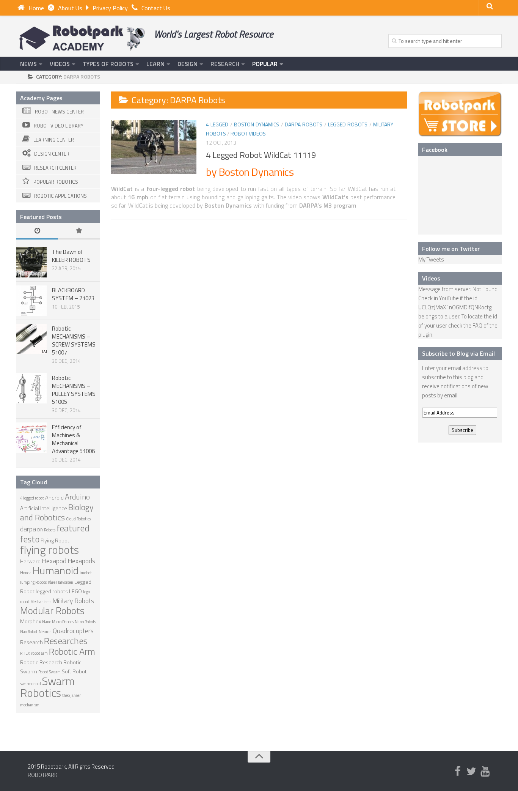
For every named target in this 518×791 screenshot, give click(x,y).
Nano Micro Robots (58, 622)
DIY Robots (46, 530)
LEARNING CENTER (53, 139)
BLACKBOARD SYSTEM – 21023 (73, 294)
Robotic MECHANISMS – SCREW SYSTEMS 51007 (74, 340)
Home (36, 8)
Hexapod (54, 561)
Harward (30, 561)
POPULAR (265, 63)
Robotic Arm (72, 651)
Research (31, 642)
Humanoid (55, 570)
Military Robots (73, 601)
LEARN (155, 63)
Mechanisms (40, 602)
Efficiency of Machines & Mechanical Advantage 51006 (73, 439)
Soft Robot (74, 671)
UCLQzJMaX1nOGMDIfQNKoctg (454, 307)
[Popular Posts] (79, 231)
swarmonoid (30, 684)
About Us (70, 8)
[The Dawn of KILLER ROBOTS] (31, 262)
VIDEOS (60, 63)
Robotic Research (41, 662)
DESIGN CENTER (51, 154)
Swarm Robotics (47, 687)
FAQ (477, 325)
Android (54, 497)
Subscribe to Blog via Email (458, 353)
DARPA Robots (303, 124)
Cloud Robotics (78, 519)
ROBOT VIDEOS (248, 133)
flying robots (49, 549)
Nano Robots (85, 622)
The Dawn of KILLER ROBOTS (71, 255)
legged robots (52, 591)
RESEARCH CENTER (55, 168)
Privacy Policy (110, 8)
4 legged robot (32, 498)
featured (73, 528)
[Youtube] (485, 771)
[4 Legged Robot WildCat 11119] (153, 147)
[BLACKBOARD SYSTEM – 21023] (31, 300)
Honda (25, 573)
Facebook (434, 149)
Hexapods (81, 561)
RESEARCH (224, 63)
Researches (65, 641)
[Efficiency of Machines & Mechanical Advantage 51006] (31, 437)
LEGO (75, 591)
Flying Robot (55, 540)
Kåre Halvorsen (60, 582)
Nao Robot (29, 632)
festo (29, 539)
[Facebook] (457, 771)
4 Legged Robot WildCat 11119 (261, 154)
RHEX (25, 653)
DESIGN (187, 63)
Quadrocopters (73, 631)
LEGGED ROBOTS (347, 124)
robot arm (39, 653)
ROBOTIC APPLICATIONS (60, 196)
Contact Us (155, 8)
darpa (28, 529)
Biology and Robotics (57, 512)
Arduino (77, 497)
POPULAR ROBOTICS (55, 182)
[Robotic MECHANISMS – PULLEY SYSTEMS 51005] (31, 388)
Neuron (45, 632)
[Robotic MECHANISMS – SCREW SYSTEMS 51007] (31, 339)
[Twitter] (471, 771)
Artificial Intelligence (43, 508)
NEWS (28, 63)
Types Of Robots (108, 63)
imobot (86, 573)
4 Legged (217, 124)
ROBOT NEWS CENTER (59, 111)
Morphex (30, 621)
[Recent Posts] (37, 231)
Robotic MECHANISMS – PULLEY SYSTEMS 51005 (74, 389)
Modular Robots (52, 610)
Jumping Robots (33, 582)
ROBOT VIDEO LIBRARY (58, 125)
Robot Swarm (49, 672)
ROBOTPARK (42, 775)
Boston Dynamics (256, 124)
